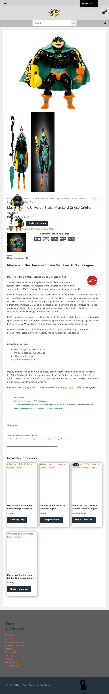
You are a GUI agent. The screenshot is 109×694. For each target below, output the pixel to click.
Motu (27, 198)
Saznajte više (17, 519)
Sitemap (9, 655)
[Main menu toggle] (5, 3)
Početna (11, 198)
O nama (9, 638)
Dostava (9, 648)
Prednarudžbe (12, 652)
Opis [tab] (9, 258)
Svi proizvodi (12, 665)
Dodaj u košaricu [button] (51, 519)
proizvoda (68, 387)
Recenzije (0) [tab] (21, 258)
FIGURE (20, 198)
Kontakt (9, 635)
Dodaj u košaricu (37, 223)
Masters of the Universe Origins (47, 198)
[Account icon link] (105, 23)
